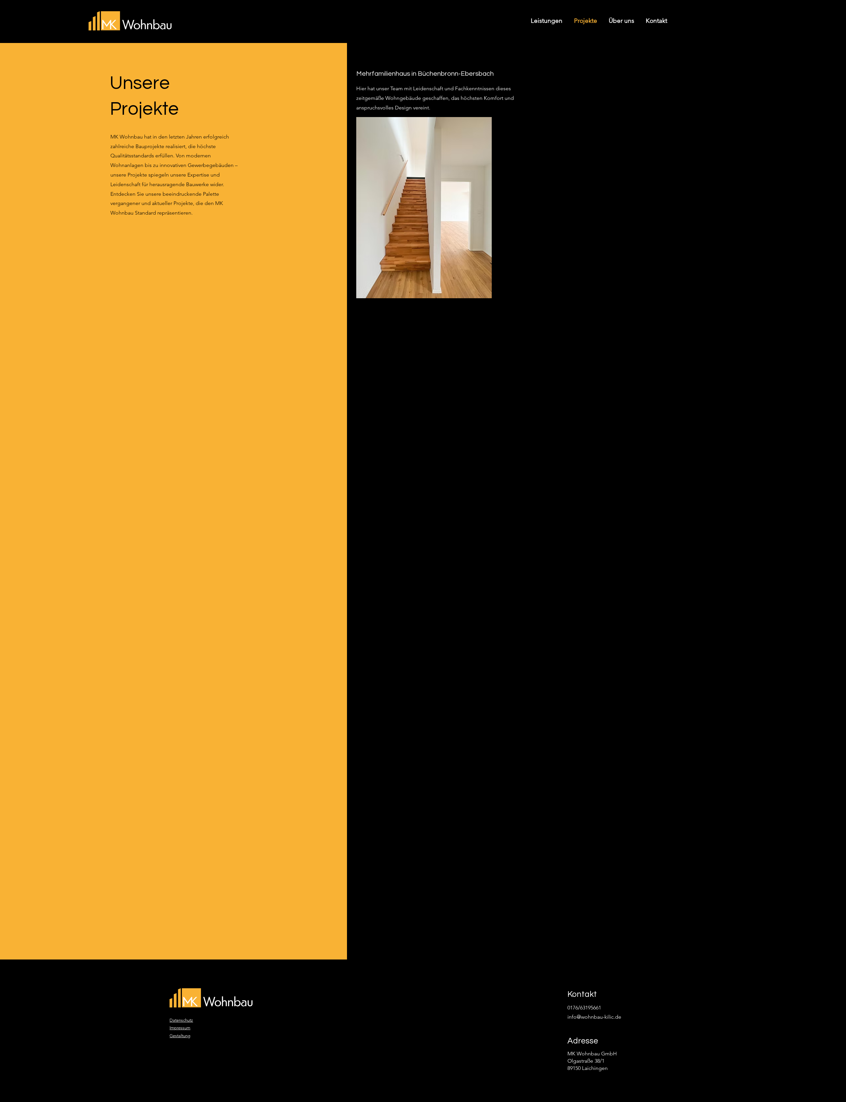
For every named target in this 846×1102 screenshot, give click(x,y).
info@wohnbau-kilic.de (594, 1017)
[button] (424, 207)
